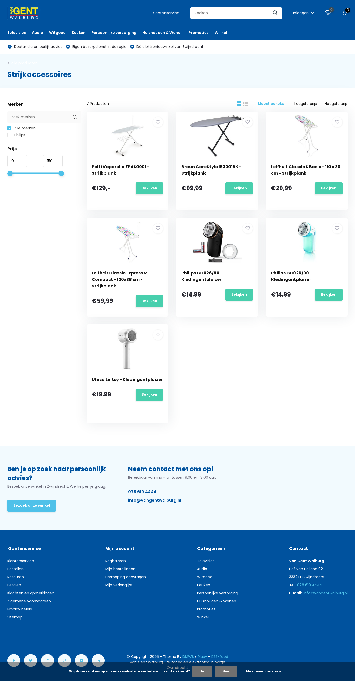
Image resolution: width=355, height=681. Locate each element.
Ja (202, 671)
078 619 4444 (142, 492)
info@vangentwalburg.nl (154, 500)
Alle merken (24, 128)
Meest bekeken (272, 103)
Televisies (16, 32)
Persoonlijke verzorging (113, 32)
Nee (225, 671)
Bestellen (15, 569)
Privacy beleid (19, 609)
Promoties (199, 32)
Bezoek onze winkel (31, 505)
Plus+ (202, 656)
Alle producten (24, 63)
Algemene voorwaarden (29, 601)
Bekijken (149, 188)
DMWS (188, 656)
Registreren (115, 560)
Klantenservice (166, 13)
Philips (19, 134)
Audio (37, 32)
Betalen (14, 585)
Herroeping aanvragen (125, 577)
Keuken (79, 32)
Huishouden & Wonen (162, 32)
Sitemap (15, 617)
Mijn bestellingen (120, 569)
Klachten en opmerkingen (30, 593)
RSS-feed (219, 656)
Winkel (221, 32)
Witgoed (57, 32)
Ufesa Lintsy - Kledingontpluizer (127, 379)
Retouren (15, 577)
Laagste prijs (305, 103)
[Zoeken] (275, 13)
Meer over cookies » (263, 671)
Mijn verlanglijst (119, 585)
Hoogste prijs (336, 103)
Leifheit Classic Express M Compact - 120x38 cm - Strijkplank (120, 279)
